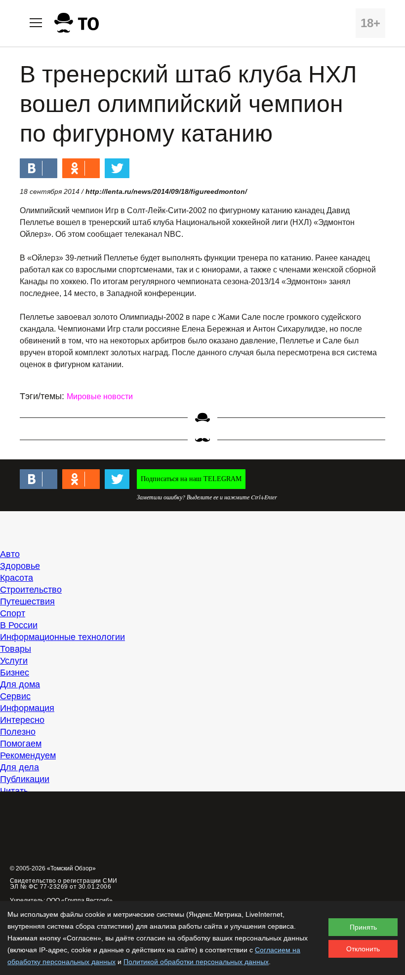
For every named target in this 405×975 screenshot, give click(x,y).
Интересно (22, 720)
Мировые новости (100, 396)
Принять (363, 927)
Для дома (20, 684)
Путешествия (27, 601)
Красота (16, 578)
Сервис (15, 696)
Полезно (18, 732)
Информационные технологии (62, 637)
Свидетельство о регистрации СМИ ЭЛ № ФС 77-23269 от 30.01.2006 (64, 884)
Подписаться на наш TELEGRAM (191, 479)
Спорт (12, 613)
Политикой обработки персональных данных (196, 962)
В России (19, 625)
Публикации (24, 779)
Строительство (31, 590)
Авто (10, 554)
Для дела (19, 767)
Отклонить (363, 949)
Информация (27, 708)
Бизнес (14, 672)
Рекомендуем (28, 755)
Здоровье (20, 566)
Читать (14, 791)
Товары (15, 649)
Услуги (14, 661)
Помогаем (20, 744)
